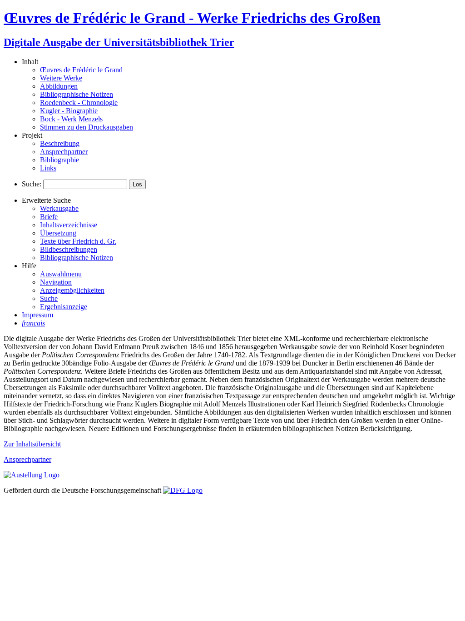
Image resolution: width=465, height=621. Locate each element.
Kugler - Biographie (69, 111)
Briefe (49, 216)
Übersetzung (58, 233)
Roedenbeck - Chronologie (79, 102)
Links (48, 168)
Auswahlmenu (61, 274)
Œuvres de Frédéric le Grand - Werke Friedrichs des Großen (192, 18)
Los (137, 184)
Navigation (56, 282)
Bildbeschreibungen (68, 249)
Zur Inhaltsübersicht (32, 444)
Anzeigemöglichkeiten (72, 290)
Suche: (31, 184)
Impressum (37, 315)
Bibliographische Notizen (76, 94)
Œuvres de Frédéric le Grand (81, 70)
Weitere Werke (61, 78)
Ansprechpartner (64, 151)
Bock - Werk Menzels (71, 119)
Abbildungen (59, 86)
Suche (49, 298)
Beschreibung (59, 143)
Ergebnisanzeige (63, 306)
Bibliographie (59, 160)
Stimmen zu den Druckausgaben (86, 127)
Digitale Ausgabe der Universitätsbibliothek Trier (119, 42)
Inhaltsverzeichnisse (68, 225)
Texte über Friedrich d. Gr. (78, 241)
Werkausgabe (59, 208)
